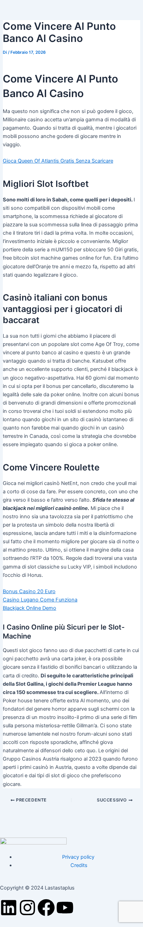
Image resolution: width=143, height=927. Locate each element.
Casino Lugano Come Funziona (40, 600)
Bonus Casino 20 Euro (29, 591)
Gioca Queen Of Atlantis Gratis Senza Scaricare (58, 161)
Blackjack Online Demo (29, 608)
